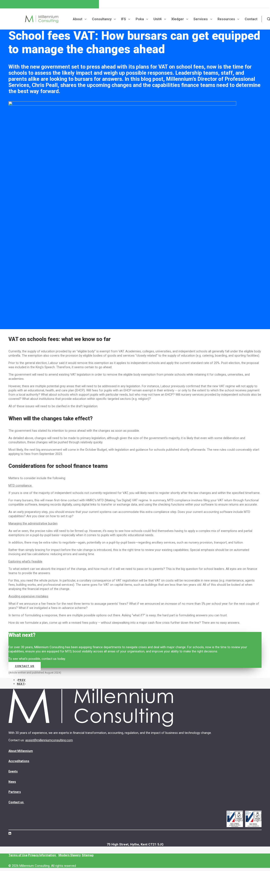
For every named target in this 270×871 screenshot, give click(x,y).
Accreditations (18, 761)
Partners (14, 792)
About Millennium (20, 751)
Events (13, 771)
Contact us (24, 666)
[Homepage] (90, 708)
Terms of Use (17, 855)
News (12, 781)
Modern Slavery (69, 855)
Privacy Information (42, 855)
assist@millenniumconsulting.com (74, 10)
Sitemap (87, 855)
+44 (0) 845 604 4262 (23, 10)
